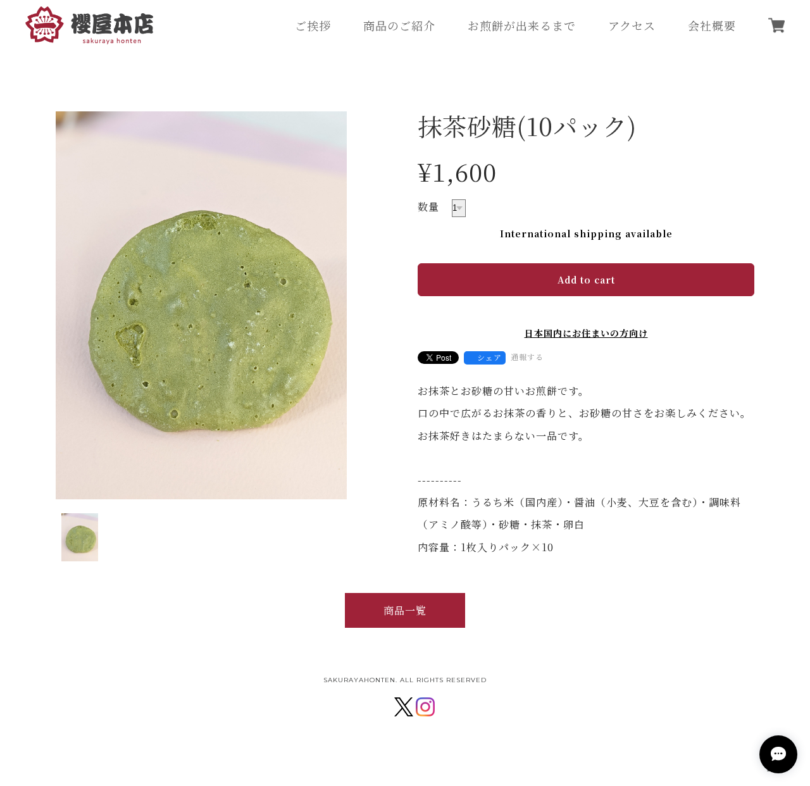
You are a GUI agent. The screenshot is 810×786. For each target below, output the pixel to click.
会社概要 (712, 25)
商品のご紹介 (399, 25)
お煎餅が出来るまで (522, 25)
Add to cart (586, 279)
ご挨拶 (313, 25)
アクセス (632, 25)
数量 (428, 206)
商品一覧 (405, 610)
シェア (489, 357)
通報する (527, 356)
